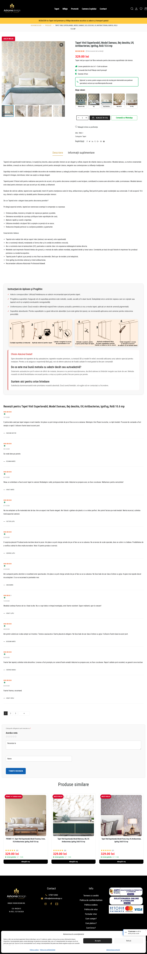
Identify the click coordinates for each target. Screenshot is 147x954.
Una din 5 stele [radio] (7, 737)
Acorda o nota (11, 733)
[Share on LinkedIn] (92, 141)
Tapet (84, 136)
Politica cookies (34, 950)
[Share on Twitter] (89, 141)
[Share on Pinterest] (101, 141)
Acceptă (97, 941)
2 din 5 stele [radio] (9, 737)
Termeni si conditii (91, 895)
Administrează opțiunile (113, 950)
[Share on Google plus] (98, 141)
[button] (63, 111)
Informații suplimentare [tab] (81, 152)
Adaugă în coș (102, 118)
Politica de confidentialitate (47, 950)
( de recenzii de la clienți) (94, 51)
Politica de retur (91, 909)
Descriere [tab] (57, 152)
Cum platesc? (91, 923)
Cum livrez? (91, 928)
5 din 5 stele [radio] (16, 737)
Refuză (128, 941)
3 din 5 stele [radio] (11, 737)
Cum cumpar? (91, 918)
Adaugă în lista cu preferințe (88, 127)
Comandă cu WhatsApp (124, 118)
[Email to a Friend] (104, 141)
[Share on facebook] (87, 141)
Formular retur (91, 914)
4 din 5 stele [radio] (13, 737)
